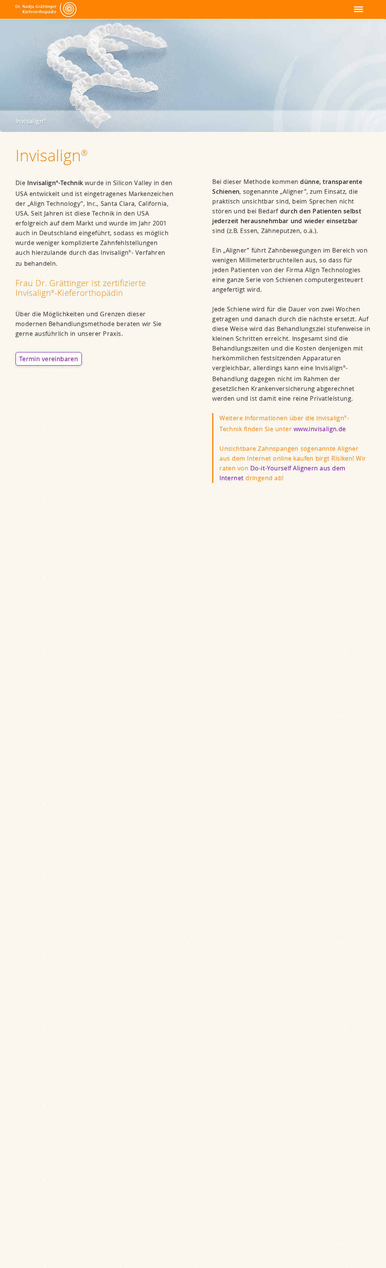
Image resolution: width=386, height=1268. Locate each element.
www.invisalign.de (320, 429)
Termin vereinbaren (48, 359)
